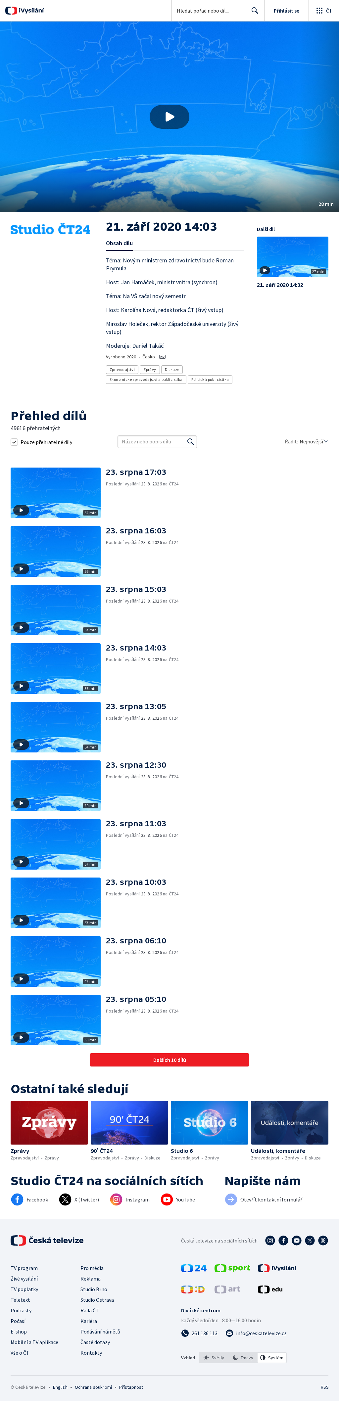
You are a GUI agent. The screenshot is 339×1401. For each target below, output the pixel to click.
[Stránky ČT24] (194, 1270)
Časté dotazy (95, 1342)
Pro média (92, 1268)
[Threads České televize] (323, 1240)
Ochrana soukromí (93, 1387)
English (60, 1387)
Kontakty (91, 1352)
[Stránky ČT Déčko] (193, 1291)
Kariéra (88, 1321)
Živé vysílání (24, 1278)
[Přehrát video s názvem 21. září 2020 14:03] (169, 117)
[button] (169, 117)
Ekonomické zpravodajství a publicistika (146, 379)
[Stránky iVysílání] (277, 1270)
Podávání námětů (100, 1331)
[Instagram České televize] (270, 1240)
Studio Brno (93, 1289)
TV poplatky (24, 1289)
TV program (24, 1268)
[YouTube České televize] (296, 1240)
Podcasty (21, 1310)
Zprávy (149, 369)
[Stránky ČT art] (227, 1291)
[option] (214, 1358)
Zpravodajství (122, 369)
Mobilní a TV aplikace (34, 1342)
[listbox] (243, 1357)
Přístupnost (131, 1387)
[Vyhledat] (191, 442)
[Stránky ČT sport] (232, 1270)
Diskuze (172, 369)
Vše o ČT (20, 1352)
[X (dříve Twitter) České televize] (310, 1240)
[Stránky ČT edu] (270, 1291)
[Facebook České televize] (283, 1240)
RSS (324, 1387)
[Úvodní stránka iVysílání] (30, 11)
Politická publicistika (210, 379)
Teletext (20, 1299)
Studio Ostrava (97, 1299)
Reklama (90, 1278)
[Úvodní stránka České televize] (48, 1240)
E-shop (19, 1331)
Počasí (18, 1321)
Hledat (255, 10)
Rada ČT (89, 1310)
